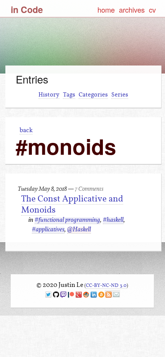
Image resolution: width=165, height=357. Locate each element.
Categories (93, 94)
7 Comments (89, 189)
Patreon (71, 294)
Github (56, 294)
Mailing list (116, 294)
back (26, 130)
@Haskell (79, 230)
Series (119, 94)
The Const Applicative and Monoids (72, 204)
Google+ (79, 294)
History (48, 94)
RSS (109, 294)
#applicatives (48, 230)
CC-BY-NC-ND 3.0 (106, 285)
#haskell (113, 220)
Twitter (48, 294)
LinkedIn (94, 294)
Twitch (63, 294)
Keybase (86, 294)
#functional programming (67, 220)
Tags (69, 94)
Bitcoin (101, 294)
